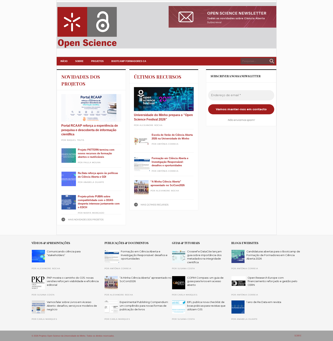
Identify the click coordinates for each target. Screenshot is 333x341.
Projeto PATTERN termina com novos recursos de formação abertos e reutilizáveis (96, 153)
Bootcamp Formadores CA (128, 61)
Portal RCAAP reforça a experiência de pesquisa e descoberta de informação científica (89, 130)
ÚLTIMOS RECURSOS (157, 77)
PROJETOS (97, 61)
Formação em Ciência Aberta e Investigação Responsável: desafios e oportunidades (170, 162)
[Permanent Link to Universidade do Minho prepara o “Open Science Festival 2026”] (164, 99)
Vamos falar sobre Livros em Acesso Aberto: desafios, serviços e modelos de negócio (72, 305)
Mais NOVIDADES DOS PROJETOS (85, 219)
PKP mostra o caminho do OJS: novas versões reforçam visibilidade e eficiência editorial (73, 281)
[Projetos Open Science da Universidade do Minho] (87, 47)
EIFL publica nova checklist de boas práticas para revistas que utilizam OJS (206, 305)
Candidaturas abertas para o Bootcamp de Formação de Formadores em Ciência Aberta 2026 (273, 255)
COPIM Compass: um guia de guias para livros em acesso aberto (205, 281)
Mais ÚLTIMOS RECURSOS (154, 204)
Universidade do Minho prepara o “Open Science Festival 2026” (163, 117)
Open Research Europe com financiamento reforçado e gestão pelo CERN (272, 281)
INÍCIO (64, 61)
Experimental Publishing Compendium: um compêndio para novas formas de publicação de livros (144, 305)
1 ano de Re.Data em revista (263, 302)
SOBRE (79, 61)
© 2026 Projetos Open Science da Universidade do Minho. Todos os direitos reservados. (73, 336)
